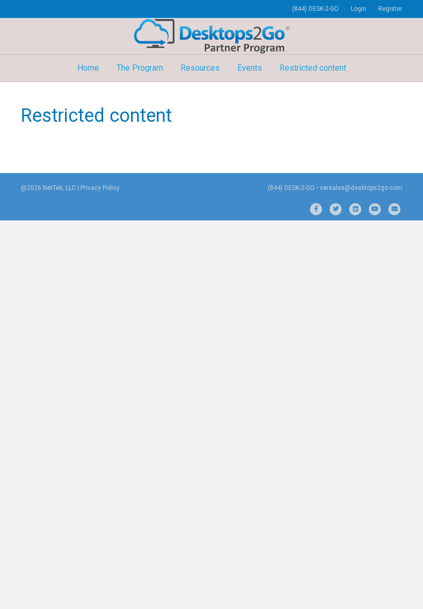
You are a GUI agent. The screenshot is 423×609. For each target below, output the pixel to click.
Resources (200, 68)
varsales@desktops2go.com (361, 187)
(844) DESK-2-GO (315, 8)
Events (249, 68)
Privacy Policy (100, 187)
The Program (140, 68)
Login (358, 8)
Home (88, 68)
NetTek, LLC (59, 187)
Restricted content (313, 68)
